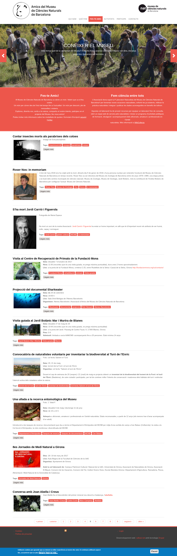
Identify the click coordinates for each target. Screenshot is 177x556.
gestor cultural (63, 235)
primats (79, 273)
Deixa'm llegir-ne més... (48, 553)
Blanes (58, 341)
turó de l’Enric (41, 386)
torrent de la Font (26, 386)
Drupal (161, 538)
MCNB (73, 235)
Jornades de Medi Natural (29, 478)
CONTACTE (133, 19)
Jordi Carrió (50, 235)
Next (174, 55)
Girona (45, 478)
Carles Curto (72, 501)
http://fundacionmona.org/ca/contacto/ (148, 268)
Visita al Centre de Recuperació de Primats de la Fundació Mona (55, 258)
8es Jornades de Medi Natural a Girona (38, 447)
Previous (3, 55)
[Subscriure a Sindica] (66, 531)
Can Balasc (97, 433)
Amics (82, 187)
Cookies (18, 531)
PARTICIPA (121, 19)
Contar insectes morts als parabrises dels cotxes (45, 136)
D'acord (154, 551)
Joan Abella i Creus (57, 501)
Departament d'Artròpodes (30, 433)
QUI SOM (72, 19)
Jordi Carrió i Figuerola (81, 226)
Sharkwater (54, 307)
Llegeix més (49, 149)
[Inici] (37, 19)
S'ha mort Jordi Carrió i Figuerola (35, 209)
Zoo (76, 187)
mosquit (66, 145)
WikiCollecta (139, 123)
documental (65, 307)
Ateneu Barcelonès (102, 307)
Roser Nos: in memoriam (29, 169)
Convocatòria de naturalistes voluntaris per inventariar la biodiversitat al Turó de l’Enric (71, 354)
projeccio (76, 307)
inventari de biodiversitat (59, 386)
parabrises (76, 145)
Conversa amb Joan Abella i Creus (36, 491)
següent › (128, 521)
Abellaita (98, 501)
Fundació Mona (55, 273)
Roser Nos (50, 187)
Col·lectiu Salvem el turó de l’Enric (85, 386)
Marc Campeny (86, 501)
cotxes (85, 145)
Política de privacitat (23, 534)
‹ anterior (53, 521)
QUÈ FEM (83, 19)
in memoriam (92, 187)
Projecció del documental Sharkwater (38, 289)
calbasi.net (140, 538)
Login (121, 531)
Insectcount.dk (55, 145)
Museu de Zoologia (64, 187)
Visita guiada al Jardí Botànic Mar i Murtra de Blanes (48, 320)
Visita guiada (90, 273)
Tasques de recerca (51, 433)
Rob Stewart (87, 307)
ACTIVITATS (109, 19)
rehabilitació (69, 273)
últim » (141, 521)
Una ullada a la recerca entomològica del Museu (44, 399)
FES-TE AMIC (95, 19)
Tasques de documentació (72, 433)
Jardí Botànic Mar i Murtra (29, 341)
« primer (39, 521)
